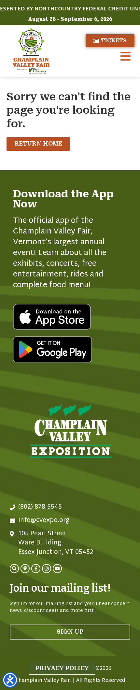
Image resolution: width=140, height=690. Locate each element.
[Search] (14, 568)
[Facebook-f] (35, 568)
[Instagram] (46, 568)
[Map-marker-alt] (25, 568)
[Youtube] (57, 568)
